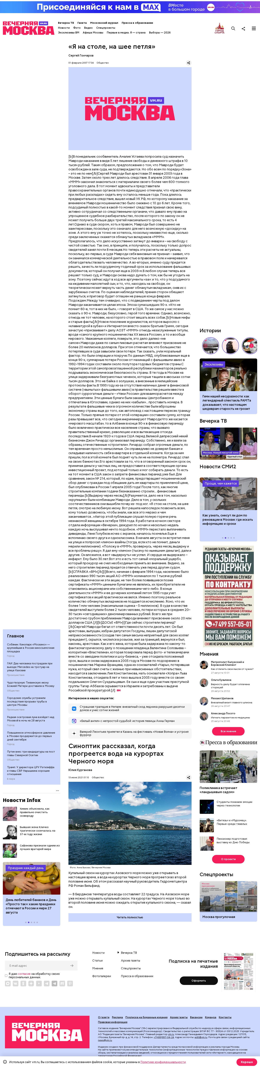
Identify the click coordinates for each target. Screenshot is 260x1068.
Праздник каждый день (26, 868)
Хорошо (247, 1062)
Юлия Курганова (80, 770)
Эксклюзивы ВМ (68, 32)
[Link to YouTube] (39, 983)
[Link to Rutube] (62, 983)
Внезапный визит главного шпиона (231, 702)
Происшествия (15, 675)
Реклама (117, 1017)
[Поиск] (233, 28)
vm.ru (171, 1034)
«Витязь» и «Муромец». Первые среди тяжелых (232, 822)
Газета (82, 23)
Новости (64, 28)
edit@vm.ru (201, 1037)
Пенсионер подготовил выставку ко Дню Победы (233, 840)
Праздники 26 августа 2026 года (31, 878)
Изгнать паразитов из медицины (230, 717)
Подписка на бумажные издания (146, 1017)
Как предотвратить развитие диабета (228, 494)
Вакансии (196, 1017)
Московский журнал (104, 23)
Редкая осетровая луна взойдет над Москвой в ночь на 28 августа (30, 718)
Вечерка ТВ (66, 23)
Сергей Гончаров (81, 55)
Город (10, 656)
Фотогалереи (101, 976)
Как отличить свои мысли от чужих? (232, 669)
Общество (13, 690)
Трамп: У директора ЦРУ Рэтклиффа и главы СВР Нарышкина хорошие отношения (30, 770)
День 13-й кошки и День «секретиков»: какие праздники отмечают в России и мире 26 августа (31, 906)
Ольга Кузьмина (221, 680)
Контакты (225, 1017)
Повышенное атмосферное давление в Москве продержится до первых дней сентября (31, 736)
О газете (103, 1017)
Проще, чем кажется (221, 483)
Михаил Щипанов (222, 698)
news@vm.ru (105, 1040)
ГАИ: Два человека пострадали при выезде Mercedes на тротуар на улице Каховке (29, 667)
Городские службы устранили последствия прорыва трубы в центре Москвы (27, 701)
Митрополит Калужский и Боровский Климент (227, 663)
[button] (10, 878)
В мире (11, 779)
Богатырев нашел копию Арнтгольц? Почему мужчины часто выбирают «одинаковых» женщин (228, 374)
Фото (77, 28)
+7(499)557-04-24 (164, 1037)
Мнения (209, 653)
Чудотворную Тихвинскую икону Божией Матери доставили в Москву (30, 684)
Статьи (97, 960)
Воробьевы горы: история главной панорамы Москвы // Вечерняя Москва (210, 346)
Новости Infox (22, 800)
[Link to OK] (23, 983)
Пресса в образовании (137, 23)
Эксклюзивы (214, 364)
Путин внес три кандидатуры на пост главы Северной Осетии (31, 753)
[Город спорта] (219, 28)
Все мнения (228, 731)
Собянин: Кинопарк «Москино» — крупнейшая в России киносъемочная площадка (30, 648)
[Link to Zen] (31, 983)
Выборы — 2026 (160, 32)
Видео (88, 28)
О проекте (228, 859)
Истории (210, 330)
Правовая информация (112, 1022)
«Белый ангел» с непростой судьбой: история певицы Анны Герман (230, 346)
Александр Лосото (223, 713)
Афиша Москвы (93, 32)
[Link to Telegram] (47, 983)
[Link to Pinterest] (70, 983)
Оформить (199, 980)
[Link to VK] (15, 983)
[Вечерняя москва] (47, 1032)
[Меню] (253, 28)
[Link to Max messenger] (8, 983)
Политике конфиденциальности (163, 1062)
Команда (210, 1017)
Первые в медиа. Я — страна (126, 32)
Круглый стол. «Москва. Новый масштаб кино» (228, 444)
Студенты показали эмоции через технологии (234, 803)
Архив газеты (130, 960)
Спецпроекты (105, 28)
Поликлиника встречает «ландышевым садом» (218, 790)
